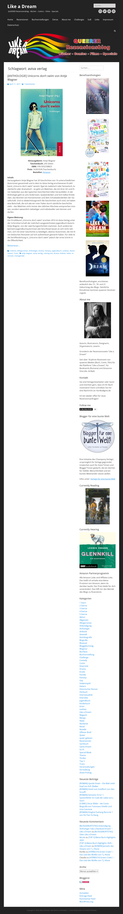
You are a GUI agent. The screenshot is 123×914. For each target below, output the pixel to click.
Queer (82, 735)
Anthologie (33, 251)
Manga (83, 718)
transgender (20, 256)
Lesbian (66, 251)
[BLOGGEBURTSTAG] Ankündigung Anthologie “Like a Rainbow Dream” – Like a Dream (96, 829)
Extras (55, 19)
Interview (84, 697)
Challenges (79, 19)
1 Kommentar (29, 84)
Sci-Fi (82, 749)
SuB (89, 19)
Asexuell (83, 634)
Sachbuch (84, 743)
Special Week (85, 752)
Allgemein (84, 620)
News (82, 720)
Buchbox (83, 651)
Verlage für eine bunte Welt (102, 479)
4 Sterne (12, 251)
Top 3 (82, 761)
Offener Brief (85, 732)
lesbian (63, 253)
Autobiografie (86, 637)
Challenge (84, 657)
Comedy (83, 660)
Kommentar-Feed (87, 898)
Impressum (108, 19)
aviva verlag (38, 253)
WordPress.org (86, 901)
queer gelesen (86, 738)
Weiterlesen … (13, 245)
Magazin (83, 715)
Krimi (82, 706)
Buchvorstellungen (40, 19)
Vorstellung (85, 769)
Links (97, 19)
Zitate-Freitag (86, 772)
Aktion (82, 617)
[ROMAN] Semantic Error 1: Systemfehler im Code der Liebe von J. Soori (97, 798)
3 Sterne (83, 608)
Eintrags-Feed (86, 896)
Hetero (83, 686)
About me (66, 19)
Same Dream (85, 746)
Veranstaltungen (87, 767)
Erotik (82, 672)
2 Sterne (83, 605)
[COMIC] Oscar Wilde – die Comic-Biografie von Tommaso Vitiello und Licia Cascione (96, 806)
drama (56, 253)
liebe (69, 253)
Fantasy (48, 251)
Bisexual (83, 643)
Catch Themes (91, 910)
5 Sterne (83, 614)
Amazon (46, 172)
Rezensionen (22, 19)
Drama (41, 251)
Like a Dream (22, 6)
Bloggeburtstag (86, 646)
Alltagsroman (22, 251)
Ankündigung (86, 625)
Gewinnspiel (85, 683)
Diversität (84, 666)
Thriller (83, 758)
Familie (83, 674)
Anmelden (84, 893)
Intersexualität (86, 695)
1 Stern (83, 602)
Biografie (84, 640)
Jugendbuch (57, 251)
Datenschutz (13, 25)
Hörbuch (84, 692)
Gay (81, 680)
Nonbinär (84, 723)
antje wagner (27, 253)
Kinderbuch (85, 703)
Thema (83, 755)
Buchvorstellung (87, 654)
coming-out (48, 253)
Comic (82, 663)
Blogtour (83, 648)
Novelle (83, 729)
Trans (16, 253)
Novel (82, 726)
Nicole (82, 837)
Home (10, 19)
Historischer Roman (89, 689)
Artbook (83, 631)
